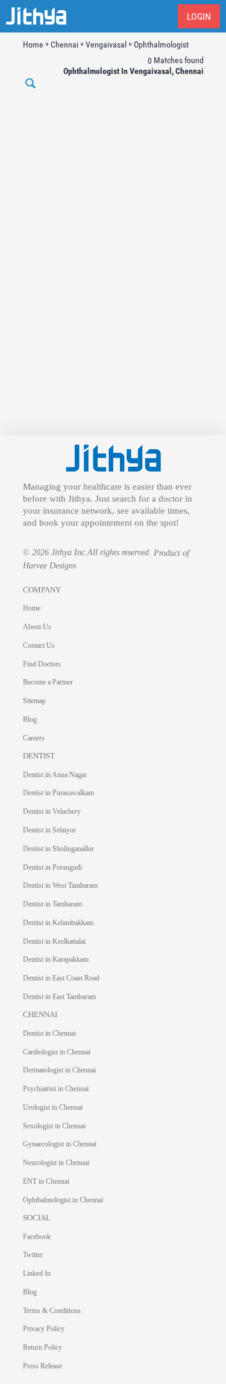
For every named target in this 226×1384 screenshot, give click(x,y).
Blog (30, 719)
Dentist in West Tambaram (60, 885)
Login (199, 16)
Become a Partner (48, 682)
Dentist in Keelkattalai (54, 941)
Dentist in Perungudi (52, 867)
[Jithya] (113, 457)
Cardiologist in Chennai (56, 1052)
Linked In (37, 1273)
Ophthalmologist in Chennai (63, 1200)
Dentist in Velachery (52, 811)
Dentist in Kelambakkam (58, 922)
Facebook (37, 1236)
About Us (37, 627)
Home (31, 608)
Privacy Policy (43, 1328)
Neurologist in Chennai (56, 1162)
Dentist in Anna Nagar (55, 774)
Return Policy (42, 1347)
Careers (34, 738)
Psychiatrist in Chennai (56, 1088)
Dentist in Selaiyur (49, 830)
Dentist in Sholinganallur (58, 848)
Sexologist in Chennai (54, 1126)
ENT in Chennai (46, 1181)
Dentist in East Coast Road (61, 978)
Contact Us (39, 645)
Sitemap (34, 701)
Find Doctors (42, 664)
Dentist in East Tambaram (59, 996)
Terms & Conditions (52, 1310)
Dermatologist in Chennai (59, 1070)
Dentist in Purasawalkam (58, 793)
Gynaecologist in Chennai (59, 1144)
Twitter (33, 1254)
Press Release (42, 1366)
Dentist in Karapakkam (56, 959)
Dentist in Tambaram (52, 904)
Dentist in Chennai (49, 1033)
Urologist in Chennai (53, 1107)
